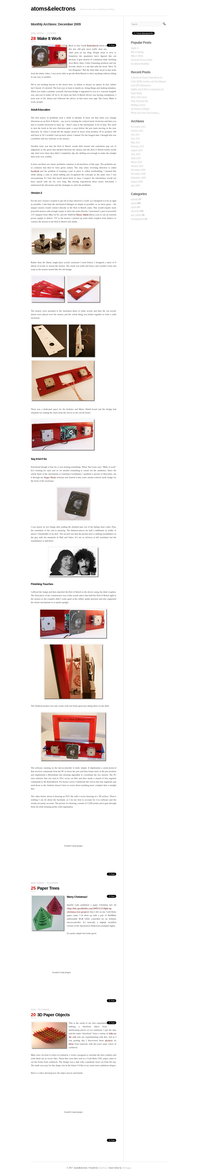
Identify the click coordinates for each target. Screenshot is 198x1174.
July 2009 (135, 185)
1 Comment (51, 33)
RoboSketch (92, 45)
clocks (134, 207)
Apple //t (135, 48)
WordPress (103, 1168)
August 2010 (137, 150)
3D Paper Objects (53, 1014)
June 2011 (135, 138)
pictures (109, 1040)
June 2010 (135, 154)
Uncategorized (137, 219)
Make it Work (137, 56)
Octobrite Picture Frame (141, 59)
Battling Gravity (138, 105)
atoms (33, 33)
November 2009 (138, 173)
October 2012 (137, 130)
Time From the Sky (139, 101)
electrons (40, 33)
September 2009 (138, 177)
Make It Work (49, 38)
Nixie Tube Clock (139, 97)
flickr (71, 1044)
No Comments (52, 883)
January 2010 (137, 166)
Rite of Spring (137, 52)
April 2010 (136, 158)
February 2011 (137, 146)
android (134, 199)
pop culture (136, 215)
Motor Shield (82, 215)
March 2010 (136, 162)
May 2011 (135, 142)
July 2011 (135, 134)
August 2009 (137, 181)
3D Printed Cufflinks (140, 109)
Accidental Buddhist (140, 63)
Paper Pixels (50, 477)
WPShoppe (126, 1168)
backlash (35, 171)
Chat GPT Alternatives (141, 85)
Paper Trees (48, 888)
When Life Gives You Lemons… (145, 112)
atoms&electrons (53, 8)
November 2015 (138, 126)
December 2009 (138, 170)
